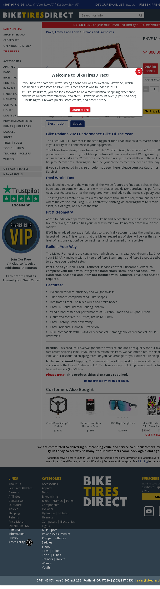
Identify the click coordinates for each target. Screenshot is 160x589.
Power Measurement (56, 534)
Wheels (47, 563)
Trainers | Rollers (53, 559)
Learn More (80, 109)
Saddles (47, 542)
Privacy (13, 538)
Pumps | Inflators (54, 538)
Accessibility (17, 542)
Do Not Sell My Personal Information (19, 530)
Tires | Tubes (51, 551)
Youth (46, 567)
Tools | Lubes (51, 555)
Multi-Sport (49, 530)
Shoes (46, 547)
